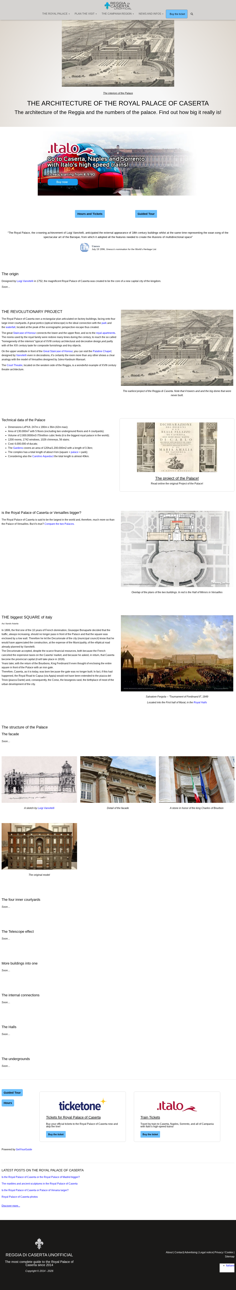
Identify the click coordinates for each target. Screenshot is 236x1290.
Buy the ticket (177, 14)
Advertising (190, 1252)
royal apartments (105, 333)
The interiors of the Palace (118, 93)
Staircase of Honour (24, 333)
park (104, 323)
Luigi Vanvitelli (25, 281)
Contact (179, 1252)
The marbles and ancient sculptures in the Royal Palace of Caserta (40, 1183)
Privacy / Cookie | (224, 1252)
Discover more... (11, 1205)
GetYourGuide (24, 1149)
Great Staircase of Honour (58, 351)
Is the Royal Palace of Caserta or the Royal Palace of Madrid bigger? (41, 1177)
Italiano (230, 1265)
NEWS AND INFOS (150, 13)
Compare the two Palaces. (59, 523)
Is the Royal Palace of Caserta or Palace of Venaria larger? (35, 1190)
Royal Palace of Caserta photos (20, 1196)
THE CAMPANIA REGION (117, 13)
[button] (69, 13)
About (169, 1252)
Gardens (18, 448)
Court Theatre (14, 365)
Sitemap (229, 1256)
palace (75, 452)
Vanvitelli (21, 355)
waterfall (10, 327)
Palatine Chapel (102, 351)
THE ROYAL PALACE (55, 13)
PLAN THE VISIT (85, 13)
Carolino (43, 456)
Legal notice (206, 1252)
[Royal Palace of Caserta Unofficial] (118, 6)
